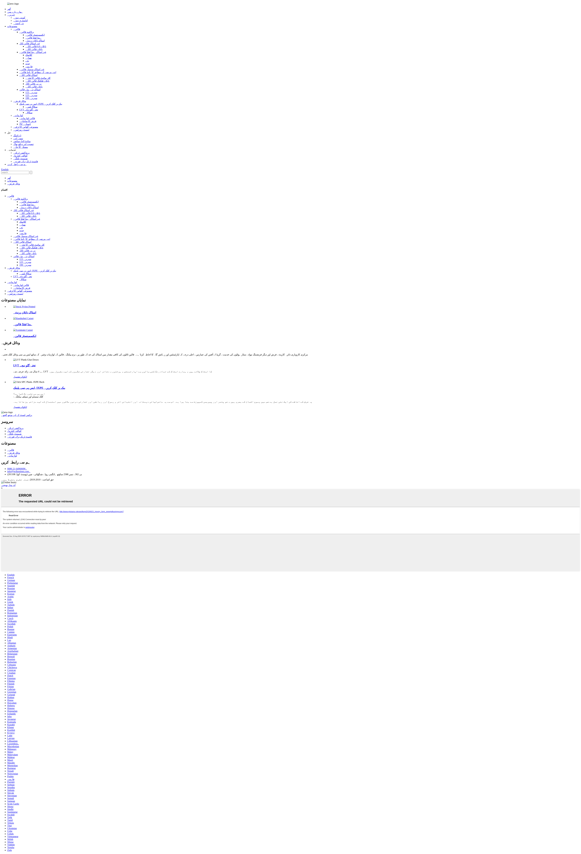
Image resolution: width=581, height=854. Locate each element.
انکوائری (23, 377)
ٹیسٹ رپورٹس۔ (21, 130)
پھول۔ (28, 58)
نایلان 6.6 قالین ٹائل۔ (35, 46)
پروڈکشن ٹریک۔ (21, 153)
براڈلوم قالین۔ (26, 32)
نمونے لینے (18, 138)
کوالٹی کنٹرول (20, 155)
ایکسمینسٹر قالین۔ (35, 35)
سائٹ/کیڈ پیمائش (22, 141)
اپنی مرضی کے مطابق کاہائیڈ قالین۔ (37, 72)
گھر (9, 9)
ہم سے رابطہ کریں (17, 164)
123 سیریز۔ (31, 95)
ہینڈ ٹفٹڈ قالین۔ (33, 37)
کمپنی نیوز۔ (19, 17)
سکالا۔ (28, 112)
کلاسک (28, 55)
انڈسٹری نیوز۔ (20, 20)
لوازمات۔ (18, 115)
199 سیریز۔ (31, 98)
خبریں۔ (11, 14)
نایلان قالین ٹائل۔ (34, 49)
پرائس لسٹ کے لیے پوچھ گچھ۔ (16, 415)
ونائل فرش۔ (19, 101)
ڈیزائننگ (17, 135)
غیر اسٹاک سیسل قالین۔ (31, 69)
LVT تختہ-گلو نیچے (28, 109)
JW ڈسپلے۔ (25, 124)
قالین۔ (16, 29)
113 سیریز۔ (31, 92)
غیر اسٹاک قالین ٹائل (29, 43)
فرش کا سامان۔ (27, 121)
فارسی (29, 66)
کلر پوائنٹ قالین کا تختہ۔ (38, 78)
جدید (27, 63)
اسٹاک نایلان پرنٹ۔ (35, 40)
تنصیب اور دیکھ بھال (23, 144)
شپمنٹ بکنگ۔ (20, 158)
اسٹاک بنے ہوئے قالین (29, 89)
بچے (27, 60)
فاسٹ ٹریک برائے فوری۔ (25, 161)
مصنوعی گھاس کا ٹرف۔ (25, 127)
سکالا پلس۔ (31, 107)
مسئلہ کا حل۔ (20, 147)
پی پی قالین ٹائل (33, 83)
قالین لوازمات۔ (27, 118)
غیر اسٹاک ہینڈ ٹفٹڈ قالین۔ (32, 52)
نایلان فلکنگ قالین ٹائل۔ (37, 81)
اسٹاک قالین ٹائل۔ (28, 75)
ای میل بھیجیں (8, 485)
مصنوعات (12, 26)
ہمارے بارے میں (15, 12)
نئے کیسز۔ (18, 23)
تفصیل (16, 377)
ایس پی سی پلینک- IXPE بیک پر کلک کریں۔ (40, 104)
